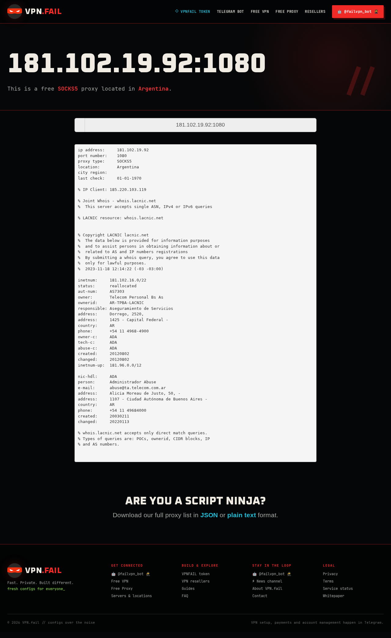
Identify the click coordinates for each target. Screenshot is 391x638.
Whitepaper (333, 595)
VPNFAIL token (196, 574)
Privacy (330, 574)
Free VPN (260, 11)
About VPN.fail (267, 588)
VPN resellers (196, 581)
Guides (188, 588)
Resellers (315, 11)
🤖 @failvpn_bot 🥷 (357, 11)
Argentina (153, 88)
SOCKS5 (68, 88)
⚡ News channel (267, 581)
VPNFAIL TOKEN (192, 11)
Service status (338, 588)
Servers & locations (131, 595)
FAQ (185, 595)
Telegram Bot (230, 11)
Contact (259, 595)
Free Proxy (287, 11)
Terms (328, 581)
